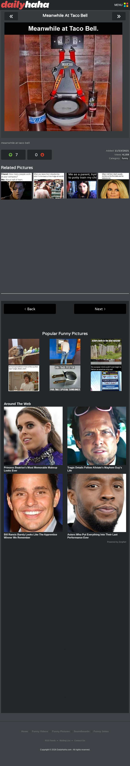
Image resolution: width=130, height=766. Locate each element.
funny (125, 158)
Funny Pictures (61, 731)
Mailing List (65, 740)
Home (24, 731)
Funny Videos (40, 731)
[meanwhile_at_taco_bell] (63, 76)
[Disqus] (65, 247)
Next (99, 309)
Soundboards (82, 731)
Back (31, 309)
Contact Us (79, 740)
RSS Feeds (50, 740)
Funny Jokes (101, 731)
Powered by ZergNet (116, 542)
